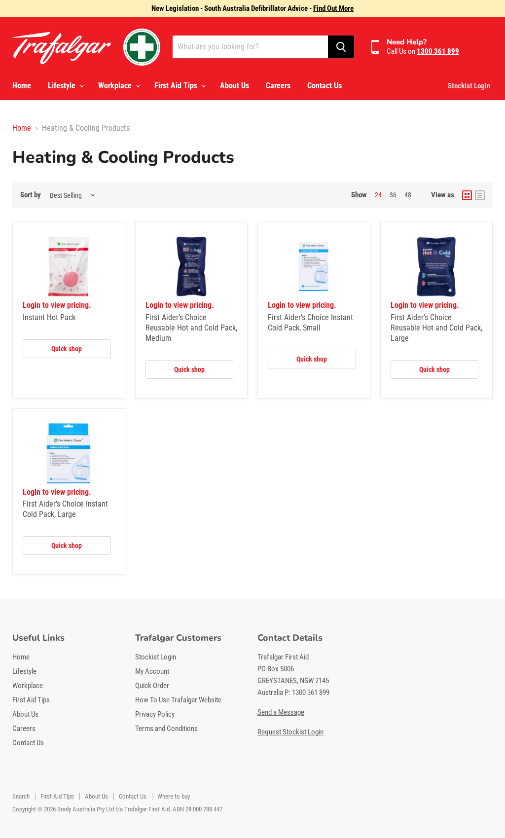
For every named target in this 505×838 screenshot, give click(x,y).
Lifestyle (62, 85)
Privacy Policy (155, 714)
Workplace (116, 85)
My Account (152, 671)
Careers (278, 85)
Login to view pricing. (57, 305)
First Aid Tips (176, 85)
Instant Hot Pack (49, 317)
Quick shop (66, 349)
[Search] (341, 47)
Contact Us (324, 85)
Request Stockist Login (290, 732)
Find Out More (333, 8)
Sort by (30, 195)
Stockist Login (469, 85)
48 (407, 195)
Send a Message (280, 712)
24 (378, 195)
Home (21, 85)
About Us (234, 85)
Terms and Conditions (166, 728)
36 (393, 195)
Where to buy (173, 796)
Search (21, 796)
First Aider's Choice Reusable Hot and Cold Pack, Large (436, 328)
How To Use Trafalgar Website (178, 699)
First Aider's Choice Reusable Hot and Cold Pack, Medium (191, 328)
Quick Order (152, 685)
